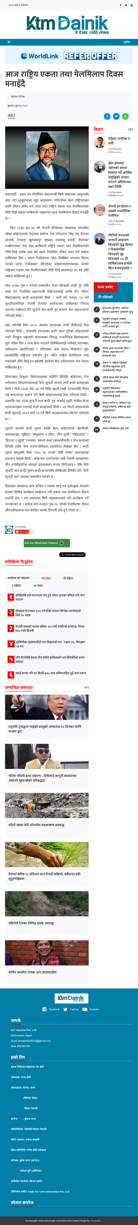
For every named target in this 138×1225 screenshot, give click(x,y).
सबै (86, 687)
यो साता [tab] (46, 578)
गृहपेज (127, 42)
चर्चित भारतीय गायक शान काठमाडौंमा (32, 972)
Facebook (54, 1009)
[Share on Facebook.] (107, 116)
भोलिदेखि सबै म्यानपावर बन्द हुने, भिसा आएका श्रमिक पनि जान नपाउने (50, 597)
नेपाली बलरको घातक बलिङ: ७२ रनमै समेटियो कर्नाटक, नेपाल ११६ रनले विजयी (49, 628)
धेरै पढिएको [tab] (105, 297)
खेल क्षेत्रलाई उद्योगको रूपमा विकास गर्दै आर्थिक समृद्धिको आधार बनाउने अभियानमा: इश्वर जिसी (120, 175)
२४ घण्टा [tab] (38, 585)
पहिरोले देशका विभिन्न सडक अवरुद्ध (31, 923)
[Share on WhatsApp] (125, 116)
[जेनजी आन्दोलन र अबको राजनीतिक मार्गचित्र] (101, 210)
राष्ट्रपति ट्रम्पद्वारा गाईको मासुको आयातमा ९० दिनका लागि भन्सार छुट (44, 729)
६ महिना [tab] (16, 585)
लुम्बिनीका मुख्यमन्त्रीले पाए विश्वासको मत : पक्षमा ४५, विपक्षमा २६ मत (50, 644)
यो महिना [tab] (68, 578)
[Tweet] (116, 116)
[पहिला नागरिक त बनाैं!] (101, 142)
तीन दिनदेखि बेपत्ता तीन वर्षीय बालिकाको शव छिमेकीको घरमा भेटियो (50, 659)
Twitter (74, 1009)
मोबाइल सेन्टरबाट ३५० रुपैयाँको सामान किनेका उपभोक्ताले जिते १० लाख (48, 613)
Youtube (94, 1009)
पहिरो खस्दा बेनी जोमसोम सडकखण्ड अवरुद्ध (36, 825)
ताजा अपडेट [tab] (105, 287)
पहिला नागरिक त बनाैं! (119, 141)
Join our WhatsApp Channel (41, 543)
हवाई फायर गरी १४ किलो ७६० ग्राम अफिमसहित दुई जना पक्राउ (50, 673)
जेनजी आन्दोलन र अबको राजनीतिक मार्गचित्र (119, 211)
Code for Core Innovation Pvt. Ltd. (49, 1191)
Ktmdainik (95, 1221)
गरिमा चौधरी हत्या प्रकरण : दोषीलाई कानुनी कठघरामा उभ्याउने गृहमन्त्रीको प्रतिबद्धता (42, 778)
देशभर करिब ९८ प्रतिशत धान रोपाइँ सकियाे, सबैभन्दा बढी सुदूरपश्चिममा (44, 876)
